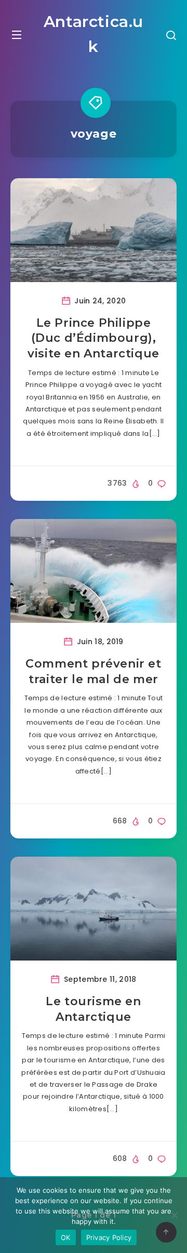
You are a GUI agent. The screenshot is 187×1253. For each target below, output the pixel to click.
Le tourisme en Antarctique (93, 1009)
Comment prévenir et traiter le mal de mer (93, 671)
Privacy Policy (109, 1237)
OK (66, 1237)
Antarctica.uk (93, 34)
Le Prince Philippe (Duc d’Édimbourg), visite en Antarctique (93, 338)
